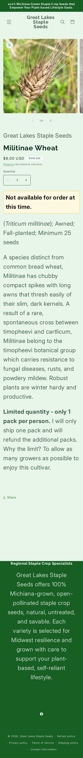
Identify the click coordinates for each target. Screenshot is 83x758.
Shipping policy (68, 742)
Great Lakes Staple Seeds (36, 736)
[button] (9, 22)
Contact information (43, 749)
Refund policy (66, 736)
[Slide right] (50, 120)
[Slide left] (32, 120)
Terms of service (43, 742)
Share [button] (11, 497)
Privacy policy (18, 742)
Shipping (8, 164)
